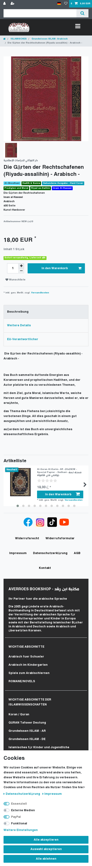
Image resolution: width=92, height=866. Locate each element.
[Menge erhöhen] (21, 265)
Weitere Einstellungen (21, 830)
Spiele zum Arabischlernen (29, 673)
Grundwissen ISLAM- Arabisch (49, 39)
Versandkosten (40, 292)
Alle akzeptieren (46, 840)
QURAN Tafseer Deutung (27, 722)
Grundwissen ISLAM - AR (27, 731)
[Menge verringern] (21, 270)
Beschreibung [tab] (18, 312)
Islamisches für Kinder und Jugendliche (38, 747)
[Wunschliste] (66, 4)
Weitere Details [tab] (19, 325)
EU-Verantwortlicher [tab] (22, 339)
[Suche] (82, 13)
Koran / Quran (18, 714)
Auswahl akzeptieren (46, 849)
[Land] (59, 3)
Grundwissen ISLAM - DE (27, 739)
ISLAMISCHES (18, 39)
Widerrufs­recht (27, 538)
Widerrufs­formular (60, 538)
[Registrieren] (13, 4)
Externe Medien (23, 810)
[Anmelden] (5, 4)
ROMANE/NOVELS (21, 681)
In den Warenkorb (55, 268)
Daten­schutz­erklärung (23, 794)
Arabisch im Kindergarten (28, 665)
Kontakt (45, 568)
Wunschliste (16, 279)
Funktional (19, 823)
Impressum (53, 794)
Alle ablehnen (46, 859)
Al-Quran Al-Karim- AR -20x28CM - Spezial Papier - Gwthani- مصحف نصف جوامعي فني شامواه (59, 472)
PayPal (16, 817)
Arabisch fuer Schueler (26, 656)
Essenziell (19, 804)
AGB (77, 553)
